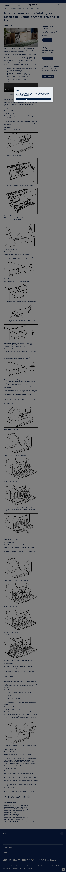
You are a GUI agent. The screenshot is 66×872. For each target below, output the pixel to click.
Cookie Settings (24, 99)
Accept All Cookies (42, 99)
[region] (33, 94)
